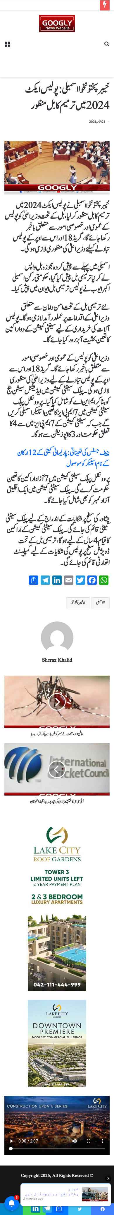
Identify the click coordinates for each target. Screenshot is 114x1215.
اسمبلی (99, 603)
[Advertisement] (57, 52)
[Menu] (7, 46)
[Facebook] (102, 1209)
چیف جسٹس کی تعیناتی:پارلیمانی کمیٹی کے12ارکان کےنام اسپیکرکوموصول (63, 458)
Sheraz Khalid (57, 660)
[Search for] (107, 46)
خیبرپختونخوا (77, 603)
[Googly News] (57, 23)
